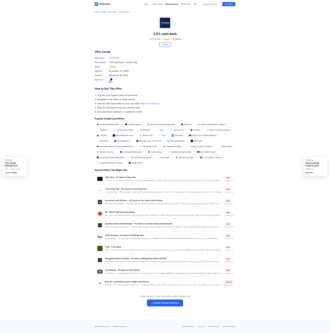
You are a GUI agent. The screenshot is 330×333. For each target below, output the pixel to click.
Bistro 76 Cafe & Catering (221, 130)
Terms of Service (228, 326)
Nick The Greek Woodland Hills (163, 124)
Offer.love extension (149, 103)
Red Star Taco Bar (107, 152)
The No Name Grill (150, 146)
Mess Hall (198, 141)
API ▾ (195, 4)
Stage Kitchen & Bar (126, 130)
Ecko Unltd (165, 157)
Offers (103, 12)
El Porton (147, 130)
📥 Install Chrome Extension (165, 303)
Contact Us (201, 326)
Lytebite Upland (135, 124)
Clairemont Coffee (174, 146)
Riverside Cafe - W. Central (150, 141)
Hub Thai (188, 124)
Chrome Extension (210, 4)
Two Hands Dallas (178, 141)
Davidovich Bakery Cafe (110, 124)
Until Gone (112, 12)
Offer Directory (172, 4)
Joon (162, 130)
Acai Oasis (104, 141)
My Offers (229, 4)
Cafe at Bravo (157, 152)
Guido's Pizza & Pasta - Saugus (213, 124)
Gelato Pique (227, 146)
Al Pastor (197, 130)
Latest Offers (157, 4)
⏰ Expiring (186, 4)
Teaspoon (105, 130)
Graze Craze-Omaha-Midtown (205, 135)
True (164, 135)
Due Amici (179, 135)
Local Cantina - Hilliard (212, 157)
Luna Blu (104, 135)
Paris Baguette (124, 141)
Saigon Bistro (138, 163)
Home (146, 4)
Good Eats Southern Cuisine (112, 163)
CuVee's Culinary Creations (202, 146)
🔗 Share (165, 45)
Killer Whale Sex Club (125, 135)
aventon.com (179, 130)
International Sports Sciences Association (117, 146)
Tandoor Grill (148, 135)
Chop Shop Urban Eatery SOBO (113, 157)
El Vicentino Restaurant (133, 152)
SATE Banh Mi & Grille (143, 157)
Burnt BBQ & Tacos (208, 152)
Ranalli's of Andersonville (181, 152)
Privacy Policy (213, 326)
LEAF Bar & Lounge (187, 157)
